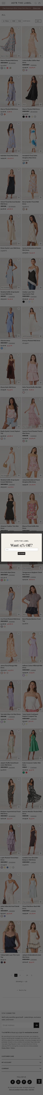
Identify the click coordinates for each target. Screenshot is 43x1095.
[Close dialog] (40, 535)
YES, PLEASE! (21, 553)
